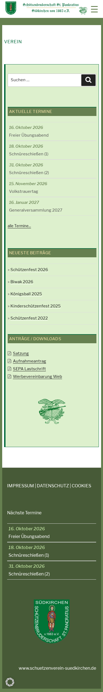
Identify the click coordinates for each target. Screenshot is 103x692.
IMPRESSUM (20, 485)
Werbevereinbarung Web (37, 376)
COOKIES (81, 485)
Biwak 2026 (21, 281)
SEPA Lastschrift (29, 368)
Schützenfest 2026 (29, 269)
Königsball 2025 (26, 293)
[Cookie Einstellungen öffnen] (9, 685)
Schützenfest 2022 (29, 318)
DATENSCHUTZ (53, 485)
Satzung (21, 353)
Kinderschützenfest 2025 (35, 306)
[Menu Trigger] (94, 9)
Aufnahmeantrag (29, 361)
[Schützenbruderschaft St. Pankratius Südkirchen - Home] (46, 13)
